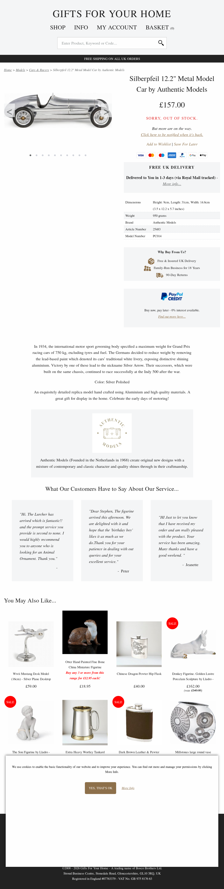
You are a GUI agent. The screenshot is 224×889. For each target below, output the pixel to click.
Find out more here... (172, 316)
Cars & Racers (39, 70)
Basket (160, 27)
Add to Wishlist (159, 144)
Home (8, 70)
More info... (172, 183)
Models (20, 70)
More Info (128, 788)
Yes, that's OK (100, 788)
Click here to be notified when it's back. (172, 134)
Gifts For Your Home (112, 13)
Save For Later (186, 144)
